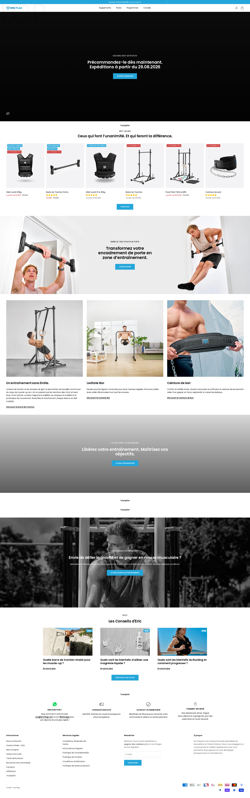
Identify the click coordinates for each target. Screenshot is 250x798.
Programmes (132, 8)
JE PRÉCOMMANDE (125, 76)
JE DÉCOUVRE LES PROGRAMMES (125, 572)
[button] (52, 195)
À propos (10, 767)
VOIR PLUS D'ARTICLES (125, 677)
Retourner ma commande (18, 762)
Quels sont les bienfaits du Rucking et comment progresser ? (182, 661)
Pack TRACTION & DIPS (176, 192)
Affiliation (11, 771)
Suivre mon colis (13, 754)
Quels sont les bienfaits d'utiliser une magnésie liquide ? (124, 661)
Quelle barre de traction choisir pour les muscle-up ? (66, 661)
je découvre (125, 266)
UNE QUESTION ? (54, 709)
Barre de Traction (134, 192)
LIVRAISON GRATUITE (101, 710)
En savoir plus (49, 668)
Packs (118, 8)
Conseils (147, 8)
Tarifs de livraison (14, 758)
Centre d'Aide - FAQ (15, 745)
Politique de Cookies (72, 757)
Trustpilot (125, 125)
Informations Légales (73, 748)
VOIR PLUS (124, 206)
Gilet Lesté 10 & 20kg (95, 192)
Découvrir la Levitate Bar (98, 398)
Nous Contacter (13, 741)
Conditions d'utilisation (74, 761)
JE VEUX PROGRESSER (125, 463)
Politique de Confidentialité (76, 752)
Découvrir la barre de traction (20, 407)
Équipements (105, 8)
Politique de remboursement (76, 765)
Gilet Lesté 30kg (13, 192)
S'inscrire (133, 763)
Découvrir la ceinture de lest (180, 398)
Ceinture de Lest (213, 192)
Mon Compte (12, 749)
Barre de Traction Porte (57, 192)
